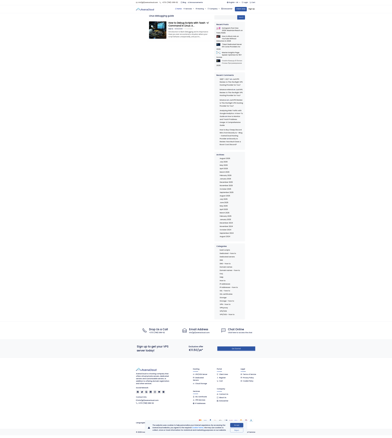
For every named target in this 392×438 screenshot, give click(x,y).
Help (221, 277)
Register (222, 378)
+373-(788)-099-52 (170, 2)
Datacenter (223, 401)
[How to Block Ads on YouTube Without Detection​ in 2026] (218, 36)
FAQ (221, 274)
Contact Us (223, 394)
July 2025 (224, 199)
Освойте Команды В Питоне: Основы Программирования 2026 (229, 63)
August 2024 (225, 236)
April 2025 (224, 209)
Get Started (236, 348)
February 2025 (225, 216)
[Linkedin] (150, 392)
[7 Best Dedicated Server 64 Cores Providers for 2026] (218, 44)
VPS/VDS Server (201, 374)
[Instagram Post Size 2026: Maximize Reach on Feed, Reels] (218, 28)
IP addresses (225, 284)
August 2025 (225, 196)
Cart (221, 381)
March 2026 (224, 172)
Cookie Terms (197, 427)
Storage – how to (227, 301)
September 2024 (227, 233)
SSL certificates (226, 294)
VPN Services (200, 400)
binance (223, 100)
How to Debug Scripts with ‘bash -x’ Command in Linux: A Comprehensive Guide (188, 25)
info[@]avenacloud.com (148, 2)
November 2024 (226, 226)
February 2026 (225, 175)
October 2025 (225, 189)
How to (170, 29)
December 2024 (226, 223)
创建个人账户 (224, 79)
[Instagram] (155, 392)
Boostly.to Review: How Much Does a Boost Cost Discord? (230, 142)
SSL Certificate (201, 397)
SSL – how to (225, 291)
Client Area (223, 374)
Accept (236, 425)
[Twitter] (142, 392)
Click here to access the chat (240, 332)
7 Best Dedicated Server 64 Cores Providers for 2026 (229, 46)
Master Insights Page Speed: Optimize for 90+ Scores (229, 54)
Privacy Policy (248, 378)
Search (241, 17)
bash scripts (225, 250)
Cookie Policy (248, 381)
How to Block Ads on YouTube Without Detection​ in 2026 (227, 38)
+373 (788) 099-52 (157, 332)
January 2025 (225, 219)
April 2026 (224, 168)
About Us (222, 397)
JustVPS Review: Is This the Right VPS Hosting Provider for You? (231, 82)
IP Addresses (200, 403)
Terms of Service (249, 374)
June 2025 (224, 202)
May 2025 (224, 206)
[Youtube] (159, 392)
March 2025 (224, 213)
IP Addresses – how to (229, 287)
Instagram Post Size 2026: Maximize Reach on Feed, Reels (229, 30)
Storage (223, 297)
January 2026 (225, 179)
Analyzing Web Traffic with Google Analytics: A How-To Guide (231, 113)
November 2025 (226, 185)
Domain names (226, 267)
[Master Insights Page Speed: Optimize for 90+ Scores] (218, 52)
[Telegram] (163, 392)
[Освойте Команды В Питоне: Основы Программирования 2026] (218, 60)
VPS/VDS (223, 311)
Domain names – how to (230, 270)
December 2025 (226, 182)
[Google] (146, 392)
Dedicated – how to (228, 253)
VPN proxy (224, 308)
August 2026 (225, 158)
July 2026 (224, 162)
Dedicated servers (227, 257)
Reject (236, 430)
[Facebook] (138, 392)
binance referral (226, 89)
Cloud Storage (201, 383)
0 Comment (188, 29)
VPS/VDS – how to (227, 314)
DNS (221, 260)
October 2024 (225, 230)
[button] (233, 3)
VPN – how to (225, 304)
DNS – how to (225, 263)
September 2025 (226, 192)
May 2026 (224, 165)
